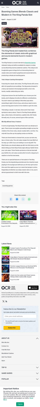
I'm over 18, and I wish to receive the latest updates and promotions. (20, 322)
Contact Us (5, 346)
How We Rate (6, 350)
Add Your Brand (6, 357)
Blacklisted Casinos (8, 353)
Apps (3, 360)
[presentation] (36, 223)
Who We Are (5, 342)
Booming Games (30, 63)
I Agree (20, 404)
